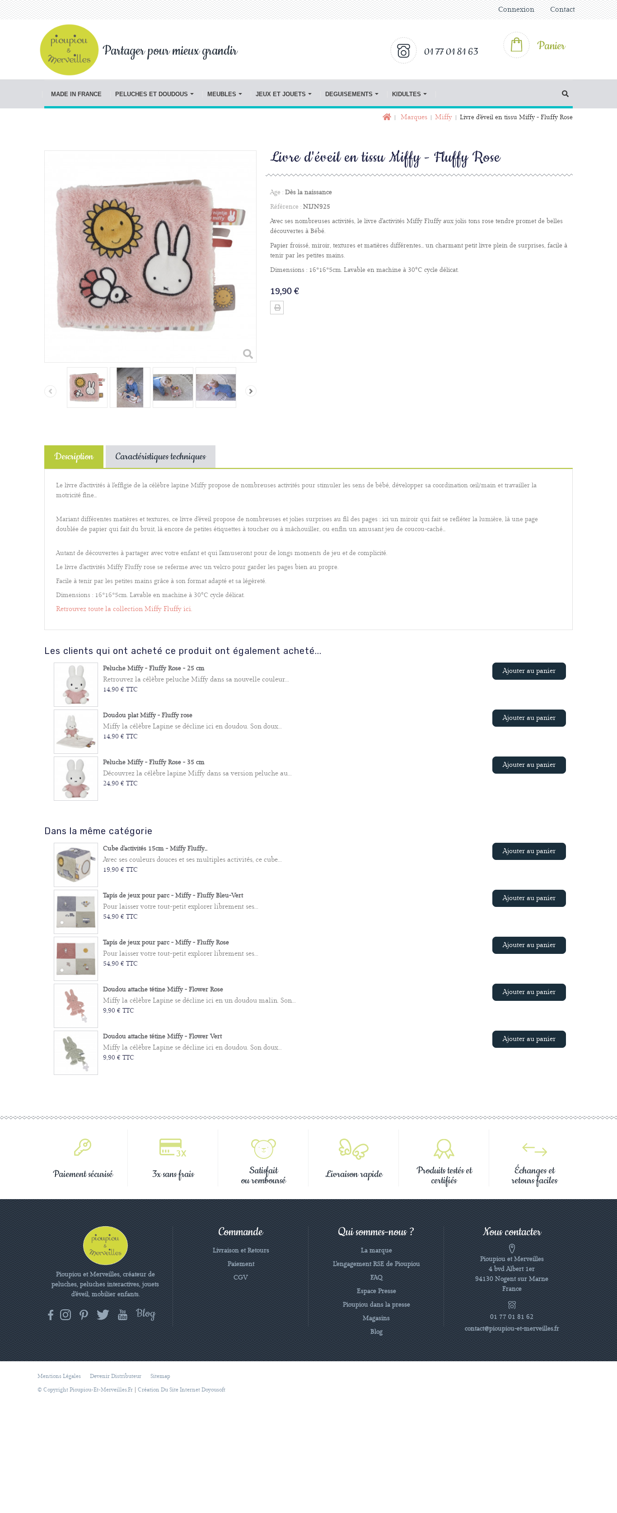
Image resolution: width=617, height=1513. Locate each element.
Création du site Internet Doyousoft (181, 1390)
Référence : (285, 206)
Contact (562, 9)
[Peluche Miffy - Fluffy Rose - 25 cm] (76, 685)
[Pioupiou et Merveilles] (74, 50)
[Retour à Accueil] (386, 117)
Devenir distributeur (115, 1376)
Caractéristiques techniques (161, 456)
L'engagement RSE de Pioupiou (376, 1264)
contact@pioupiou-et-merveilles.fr (512, 1328)
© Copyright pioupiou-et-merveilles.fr (85, 1390)
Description (73, 456)
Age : (276, 192)
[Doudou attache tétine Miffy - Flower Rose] (76, 1006)
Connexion (516, 9)
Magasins (376, 1318)
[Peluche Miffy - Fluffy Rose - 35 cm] (76, 778)
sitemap (160, 1376)
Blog (376, 1332)
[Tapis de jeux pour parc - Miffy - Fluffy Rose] (76, 959)
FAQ (376, 1277)
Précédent (50, 391)
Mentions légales (59, 1376)
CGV (241, 1277)
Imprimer (277, 307)
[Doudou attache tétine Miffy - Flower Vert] (76, 1053)
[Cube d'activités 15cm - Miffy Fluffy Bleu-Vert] (76, 865)
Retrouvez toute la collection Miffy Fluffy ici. (124, 609)
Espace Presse (376, 1291)
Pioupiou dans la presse (376, 1304)
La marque (376, 1250)
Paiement (241, 1264)
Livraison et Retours (241, 1250)
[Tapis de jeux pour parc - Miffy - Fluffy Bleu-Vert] (76, 912)
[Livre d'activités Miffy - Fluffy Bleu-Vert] (87, 387)
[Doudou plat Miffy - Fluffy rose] (76, 732)
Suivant (251, 391)
